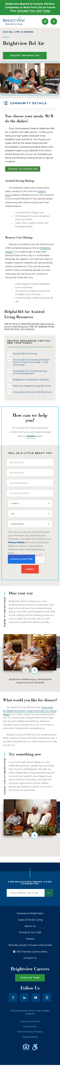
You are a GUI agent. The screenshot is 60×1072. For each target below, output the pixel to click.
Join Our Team (30, 978)
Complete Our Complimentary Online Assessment (30, 372)
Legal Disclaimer (30, 1037)
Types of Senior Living (30, 920)
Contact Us (30, 958)
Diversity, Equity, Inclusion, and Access (30, 945)
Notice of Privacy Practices (30, 1032)
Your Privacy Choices (30, 1021)
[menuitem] (45, 21)
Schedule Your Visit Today (33, 11)
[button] (54, 21)
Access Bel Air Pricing (25, 353)
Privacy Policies (16, 542)
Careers (30, 939)
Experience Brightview (30, 913)
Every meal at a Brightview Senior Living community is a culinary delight (30, 711)
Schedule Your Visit (30, 932)
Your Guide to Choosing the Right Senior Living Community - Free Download (31, 362)
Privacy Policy (30, 1026)
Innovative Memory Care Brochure (32, 392)
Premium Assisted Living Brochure (32, 385)
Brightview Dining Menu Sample (31, 379)
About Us (30, 926)
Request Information (24, 55)
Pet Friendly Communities (31, 951)
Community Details (28, 103)
